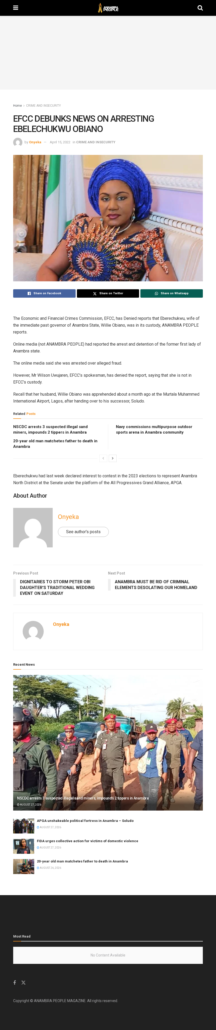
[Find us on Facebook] (14, 983)
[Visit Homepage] (108, 8)
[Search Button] (200, 8)
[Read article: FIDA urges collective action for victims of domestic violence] (23, 846)
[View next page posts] (113, 458)
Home (17, 105)
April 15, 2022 (60, 142)
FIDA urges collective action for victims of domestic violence (87, 841)
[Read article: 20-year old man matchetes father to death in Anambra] (23, 866)
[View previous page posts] (103, 458)
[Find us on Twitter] (23, 983)
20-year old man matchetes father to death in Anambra (82, 861)
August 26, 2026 (50, 867)
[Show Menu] (15, 8)
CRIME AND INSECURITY (43, 105)
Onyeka (35, 142)
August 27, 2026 (30, 804)
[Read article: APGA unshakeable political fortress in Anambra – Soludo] (23, 825)
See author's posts (83, 531)
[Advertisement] (108, 53)
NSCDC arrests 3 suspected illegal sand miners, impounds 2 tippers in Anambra (83, 798)
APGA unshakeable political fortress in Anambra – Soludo (85, 821)
